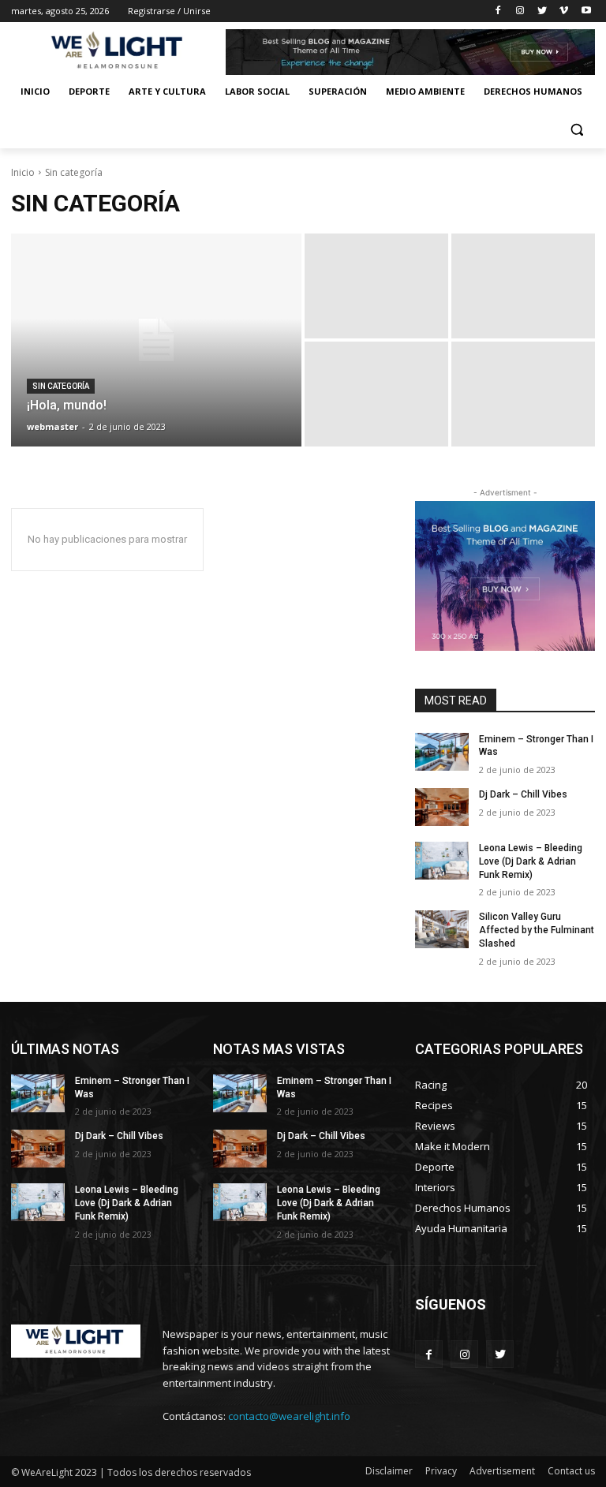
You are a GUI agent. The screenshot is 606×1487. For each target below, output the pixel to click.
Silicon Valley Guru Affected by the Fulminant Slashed (536, 930)
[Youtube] (586, 11)
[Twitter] (542, 11)
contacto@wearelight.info (289, 1416)
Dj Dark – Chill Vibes (523, 794)
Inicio (23, 172)
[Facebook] (498, 11)
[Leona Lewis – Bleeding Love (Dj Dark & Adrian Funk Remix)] (442, 861)
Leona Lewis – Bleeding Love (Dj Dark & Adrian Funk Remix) (530, 861)
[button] (576, 129)
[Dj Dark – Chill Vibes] (442, 807)
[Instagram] (520, 11)
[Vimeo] (564, 11)
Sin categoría (60, 386)
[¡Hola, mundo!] (156, 340)
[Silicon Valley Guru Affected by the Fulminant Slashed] (442, 929)
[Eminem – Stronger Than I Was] (442, 752)
